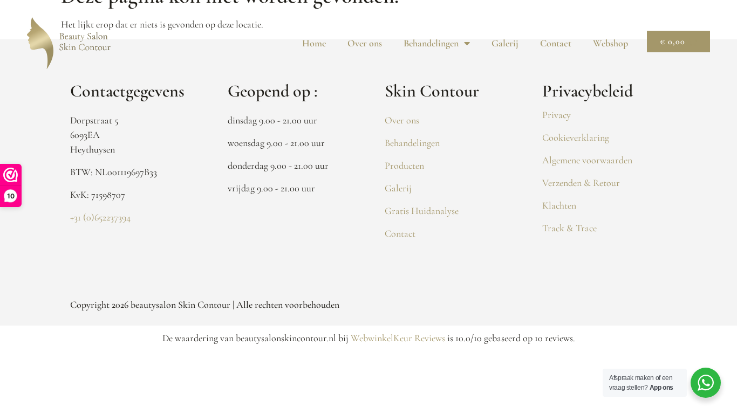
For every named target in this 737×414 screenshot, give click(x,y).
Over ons (364, 43)
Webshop (610, 43)
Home (314, 43)
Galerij (505, 43)
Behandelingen (431, 43)
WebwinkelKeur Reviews (398, 338)
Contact (555, 43)
